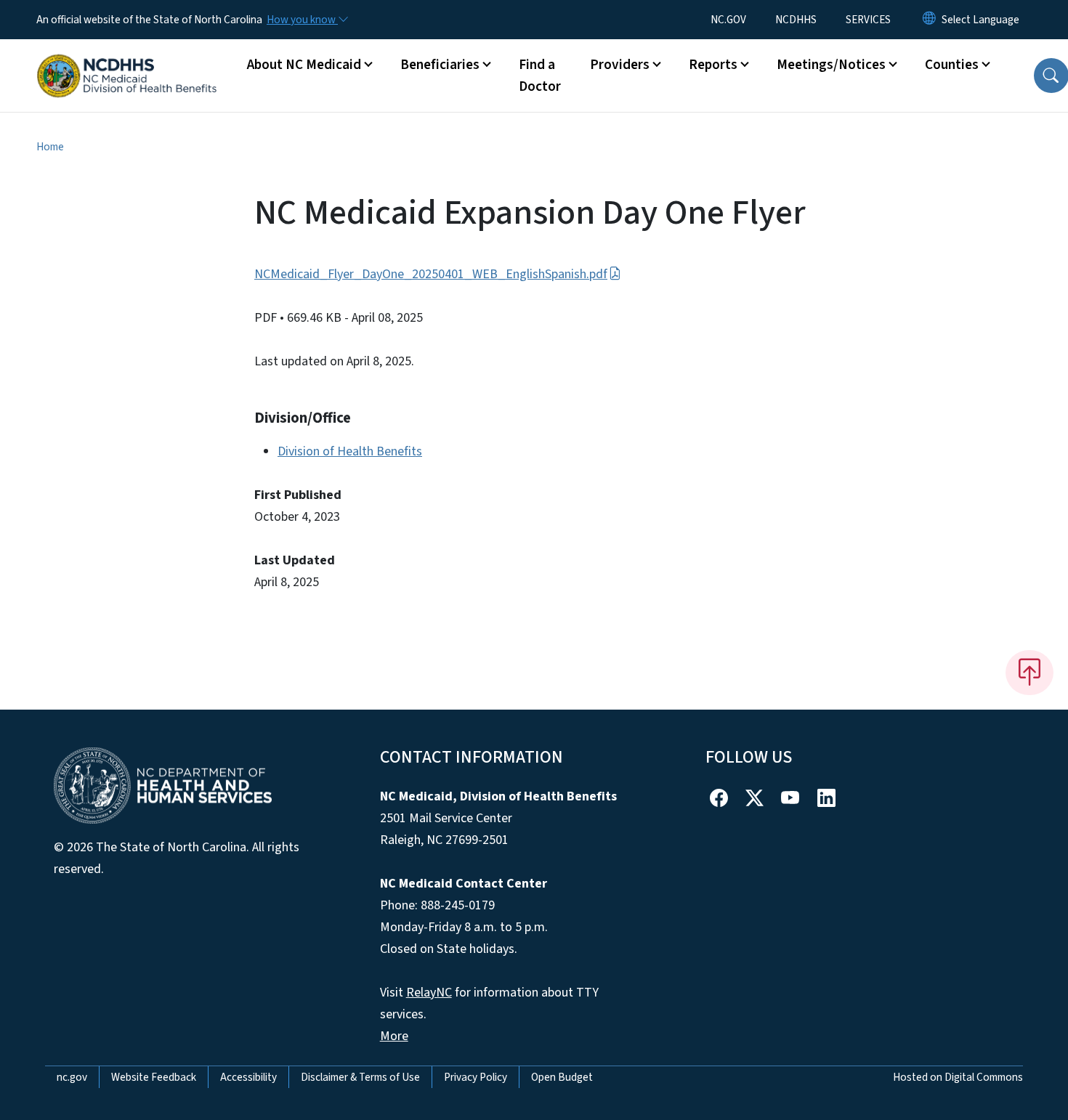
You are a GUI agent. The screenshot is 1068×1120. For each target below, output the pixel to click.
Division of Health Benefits (350, 451)
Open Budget (562, 1077)
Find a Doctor (540, 75)
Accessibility (248, 1077)
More (394, 1036)
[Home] (127, 59)
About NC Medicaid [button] (304, 64)
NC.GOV (728, 20)
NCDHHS (796, 20)
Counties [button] (952, 64)
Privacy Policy (475, 1077)
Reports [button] (713, 64)
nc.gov (72, 1077)
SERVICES (868, 20)
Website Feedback (153, 1077)
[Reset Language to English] (929, 20)
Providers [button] (620, 64)
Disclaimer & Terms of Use (360, 1077)
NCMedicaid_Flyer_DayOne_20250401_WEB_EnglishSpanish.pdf (430, 274)
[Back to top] (1029, 672)
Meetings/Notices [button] (831, 64)
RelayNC (429, 992)
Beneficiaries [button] (440, 64)
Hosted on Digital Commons (958, 1077)
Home (50, 147)
